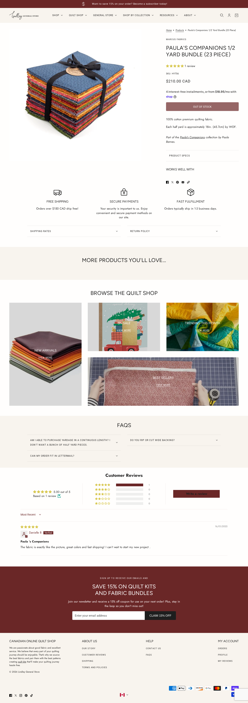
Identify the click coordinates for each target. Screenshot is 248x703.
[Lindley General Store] (24, 15)
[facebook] (11, 695)
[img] (29, 527)
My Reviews (225, 661)
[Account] (229, 15)
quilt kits (22, 661)
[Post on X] (172, 182)
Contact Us (153, 648)
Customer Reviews (94, 655)
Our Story (89, 648)
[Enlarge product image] (75, 95)
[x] (15, 695)
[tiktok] (31, 695)
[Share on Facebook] (167, 182)
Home (169, 30)
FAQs (149, 655)
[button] (175, 66)
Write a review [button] (196, 494)
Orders (222, 648)
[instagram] (21, 695)
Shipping (87, 661)
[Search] (222, 15)
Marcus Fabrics (176, 39)
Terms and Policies (94, 667)
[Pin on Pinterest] (177, 182)
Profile (223, 655)
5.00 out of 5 (61, 492)
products (180, 30)
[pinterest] (26, 695)
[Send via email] (183, 182)
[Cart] (236, 15)
